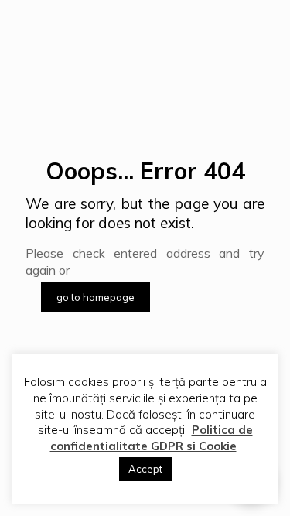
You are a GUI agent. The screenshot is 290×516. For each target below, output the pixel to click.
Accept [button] (145, 469)
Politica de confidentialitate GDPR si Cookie (151, 437)
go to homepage (95, 297)
